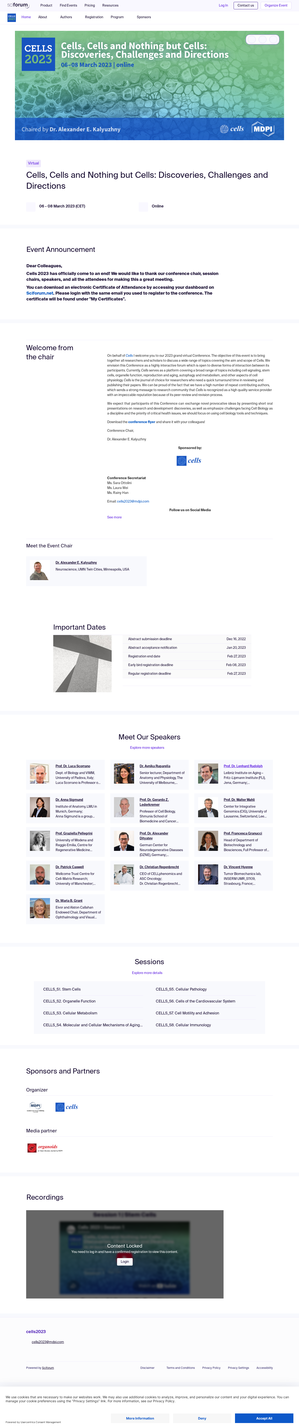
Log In (223, 5)
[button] (112, 5)
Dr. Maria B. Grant (69, 901)
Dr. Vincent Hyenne (238, 867)
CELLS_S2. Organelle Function (69, 1001)
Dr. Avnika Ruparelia (155, 766)
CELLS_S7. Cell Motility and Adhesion (187, 1013)
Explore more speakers (147, 747)
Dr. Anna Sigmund (69, 800)
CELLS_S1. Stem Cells (62, 990)
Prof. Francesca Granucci (243, 833)
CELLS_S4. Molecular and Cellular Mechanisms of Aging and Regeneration (93, 1025)
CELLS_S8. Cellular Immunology (183, 1025)
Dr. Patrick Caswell (70, 867)
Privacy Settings (238, 1368)
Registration (94, 17)
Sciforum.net (39, 293)
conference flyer (141, 422)
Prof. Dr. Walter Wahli (239, 800)
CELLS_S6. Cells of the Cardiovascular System (195, 1001)
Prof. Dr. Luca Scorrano (73, 766)
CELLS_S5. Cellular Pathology (181, 990)
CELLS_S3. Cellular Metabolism (70, 1013)
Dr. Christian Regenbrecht (159, 867)
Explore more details (147, 973)
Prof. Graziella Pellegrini (74, 833)
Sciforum (48, 1368)
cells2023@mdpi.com (133, 501)
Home (26, 17)
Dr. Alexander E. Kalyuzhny (76, 562)
